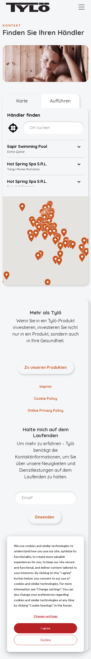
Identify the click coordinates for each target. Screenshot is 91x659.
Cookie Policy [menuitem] (45, 398)
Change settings (46, 616)
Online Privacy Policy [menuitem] (45, 410)
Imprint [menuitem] (46, 386)
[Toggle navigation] (81, 7)
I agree (45, 628)
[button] (64, 232)
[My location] (13, 128)
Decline (45, 640)
